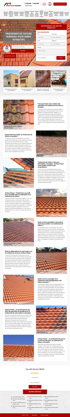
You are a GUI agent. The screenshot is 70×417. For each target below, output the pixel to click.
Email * (38, 40)
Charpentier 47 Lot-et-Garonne (66, 14)
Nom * (38, 34)
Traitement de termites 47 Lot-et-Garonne (37, 14)
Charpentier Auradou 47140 (18, 397)
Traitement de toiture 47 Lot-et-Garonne (6, 14)
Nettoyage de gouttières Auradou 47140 (35, 408)
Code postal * (54, 34)
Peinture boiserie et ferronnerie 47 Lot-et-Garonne (11, 14)
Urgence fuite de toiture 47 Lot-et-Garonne (41, 14)
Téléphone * (54, 40)
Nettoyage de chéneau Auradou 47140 (19, 407)
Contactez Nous (10, 56)
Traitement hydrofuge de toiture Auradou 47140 (19, 403)
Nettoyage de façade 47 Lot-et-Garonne (46, 14)
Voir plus (35, 386)
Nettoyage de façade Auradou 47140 (35, 404)
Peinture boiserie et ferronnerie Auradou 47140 (51, 404)
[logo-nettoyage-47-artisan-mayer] (12, 4)
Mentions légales (44, 415)
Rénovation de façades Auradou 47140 (51, 408)
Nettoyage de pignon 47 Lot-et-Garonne (61, 14)
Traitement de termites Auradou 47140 (35, 397)
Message (39, 47)
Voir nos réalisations (60, 4)
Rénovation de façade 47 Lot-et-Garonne (21, 14)
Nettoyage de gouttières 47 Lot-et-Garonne (51, 14)
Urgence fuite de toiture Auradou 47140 (35, 401)
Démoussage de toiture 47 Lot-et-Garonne (56, 14)
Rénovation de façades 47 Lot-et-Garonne (16, 14)
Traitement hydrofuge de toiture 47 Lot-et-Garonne (27, 14)
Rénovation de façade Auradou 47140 (19, 399)
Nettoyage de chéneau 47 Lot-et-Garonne (32, 14)
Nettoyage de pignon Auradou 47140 (51, 401)
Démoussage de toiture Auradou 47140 (51, 397)
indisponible (28, 3)
